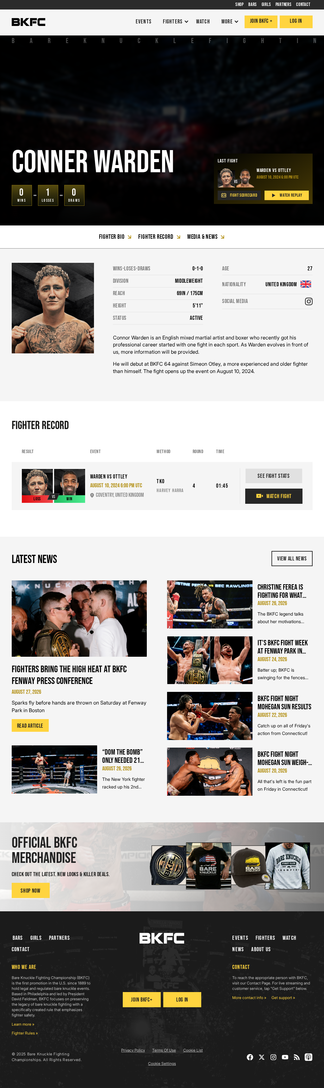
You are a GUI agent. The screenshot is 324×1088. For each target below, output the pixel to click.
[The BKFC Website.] (162, 938)
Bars (18, 938)
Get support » (283, 997)
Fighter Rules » (25, 1033)
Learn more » (23, 1024)
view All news (292, 558)
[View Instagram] (309, 301)
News (238, 949)
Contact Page (258, 983)
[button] (174, 22)
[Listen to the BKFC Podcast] (309, 1057)
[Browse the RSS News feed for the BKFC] (297, 1057)
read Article (30, 726)
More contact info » (249, 997)
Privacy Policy (133, 1050)
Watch (289, 938)
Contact (21, 949)
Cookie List (193, 1050)
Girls (36, 938)
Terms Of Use (164, 1050)
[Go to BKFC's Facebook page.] (250, 1057)
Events (240, 938)
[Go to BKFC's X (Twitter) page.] (262, 1057)
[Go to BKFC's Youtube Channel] (285, 1057)
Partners (59, 938)
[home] (28, 22)
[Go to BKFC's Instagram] (273, 1057)
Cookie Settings (162, 1063)
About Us (261, 949)
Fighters (265, 938)
